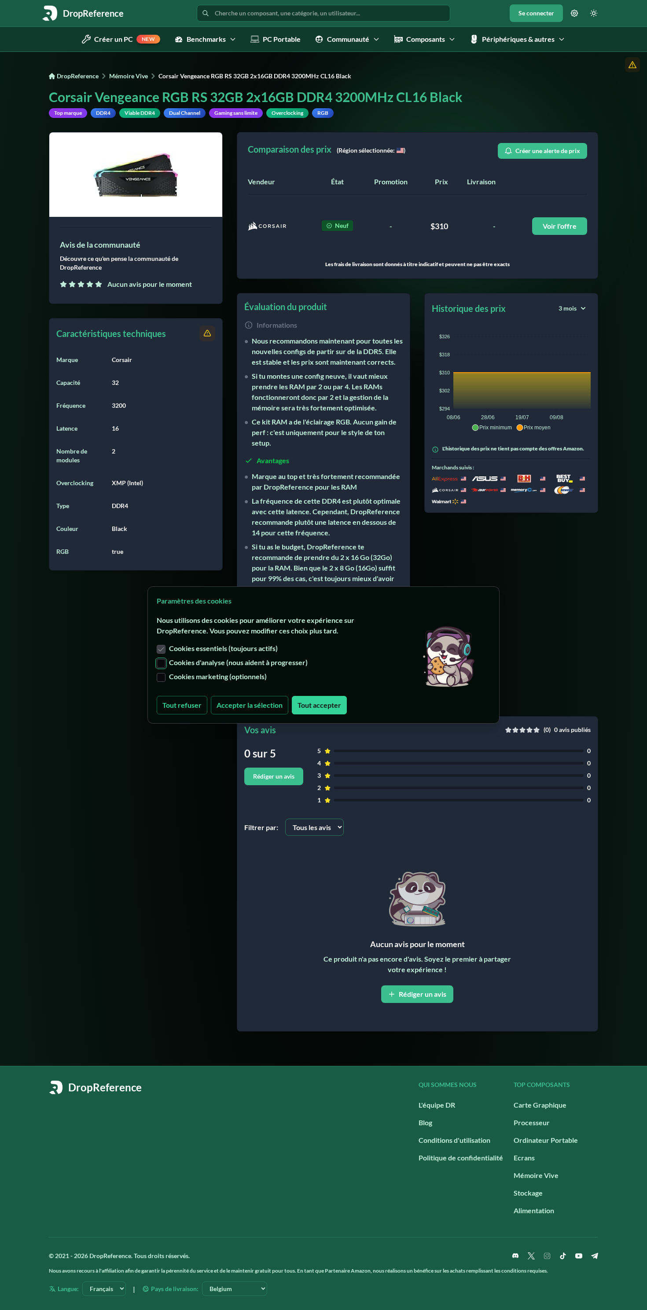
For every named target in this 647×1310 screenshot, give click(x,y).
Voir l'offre (560, 226)
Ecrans (524, 1157)
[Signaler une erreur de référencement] (207, 333)
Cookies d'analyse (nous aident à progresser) (238, 662)
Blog (425, 1122)
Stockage (528, 1193)
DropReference (78, 76)
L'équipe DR (437, 1105)
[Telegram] (594, 1255)
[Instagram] (547, 1255)
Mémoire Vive (128, 76)
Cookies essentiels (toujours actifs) (223, 648)
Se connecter (536, 13)
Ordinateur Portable (546, 1140)
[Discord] (515, 1255)
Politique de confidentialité (461, 1157)
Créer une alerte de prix (547, 150)
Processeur (532, 1122)
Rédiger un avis (273, 776)
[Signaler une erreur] (632, 64)
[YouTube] (578, 1255)
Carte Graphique (540, 1105)
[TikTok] (562, 1255)
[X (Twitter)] (531, 1255)
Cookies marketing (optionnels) (218, 676)
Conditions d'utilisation (454, 1140)
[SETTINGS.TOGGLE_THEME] (594, 13)
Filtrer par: (261, 827)
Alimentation (534, 1210)
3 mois (568, 308)
